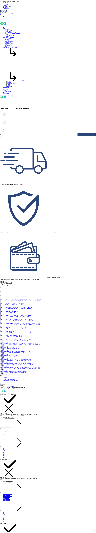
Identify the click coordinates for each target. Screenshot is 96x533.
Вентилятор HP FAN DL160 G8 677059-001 (8, 312)
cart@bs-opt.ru (5, 2)
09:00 (4, 448)
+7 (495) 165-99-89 (3, 20)
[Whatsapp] (1, 24)
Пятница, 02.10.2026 (6, 431)
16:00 (4, 455)
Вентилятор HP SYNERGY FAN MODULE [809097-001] (11, 292)
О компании (5, 377)
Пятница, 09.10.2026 (6, 500)
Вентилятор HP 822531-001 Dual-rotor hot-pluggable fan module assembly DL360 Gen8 (16, 288)
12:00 (4, 451)
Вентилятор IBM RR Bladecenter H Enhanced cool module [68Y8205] (13, 328)
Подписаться (13, 394)
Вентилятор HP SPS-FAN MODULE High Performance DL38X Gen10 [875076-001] (16, 308)
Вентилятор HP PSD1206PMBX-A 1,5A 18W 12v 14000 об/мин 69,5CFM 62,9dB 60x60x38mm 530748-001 (20, 324)
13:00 (4, 452)
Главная (4, 100)
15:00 (4, 454)
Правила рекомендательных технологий (10, 380)
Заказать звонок (3, 21)
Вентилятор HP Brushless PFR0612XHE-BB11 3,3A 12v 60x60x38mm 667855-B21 (15, 316)
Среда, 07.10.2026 (6, 498)
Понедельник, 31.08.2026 (7, 430)
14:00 (4, 453)
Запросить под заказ (4, 290)
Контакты (4, 378)
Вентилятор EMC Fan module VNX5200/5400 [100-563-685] (11, 304)
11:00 (4, 450)
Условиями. (47, 402)
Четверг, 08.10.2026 (6, 499)
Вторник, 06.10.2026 (6, 497)
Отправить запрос (4, 459)
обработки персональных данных (34, 467)
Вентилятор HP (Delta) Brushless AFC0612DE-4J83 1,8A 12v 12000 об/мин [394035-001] (16, 320)
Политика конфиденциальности (9, 379)
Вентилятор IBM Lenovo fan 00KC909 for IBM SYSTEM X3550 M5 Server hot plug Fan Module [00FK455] (20, 300)
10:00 (4, 449)
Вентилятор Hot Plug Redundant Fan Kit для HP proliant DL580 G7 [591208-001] (15, 296)
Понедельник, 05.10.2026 (7, 496)
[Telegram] (4, 24)
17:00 (4, 456)
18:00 (4, 457)
